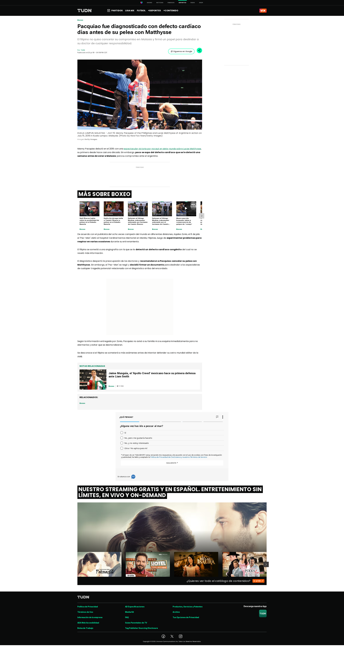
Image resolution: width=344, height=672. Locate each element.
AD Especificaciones (134, 607)
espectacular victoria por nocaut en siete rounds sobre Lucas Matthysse (162, 148)
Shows (149, 2)
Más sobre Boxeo (104, 194)
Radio (193, 2)
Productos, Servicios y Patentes (188, 607)
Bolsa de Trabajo (85, 628)
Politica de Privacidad (87, 607)
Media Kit (129, 612)
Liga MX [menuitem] (129, 10)
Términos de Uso (85, 612)
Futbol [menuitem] (141, 10)
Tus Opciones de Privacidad (186, 617)
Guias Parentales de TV (136, 623)
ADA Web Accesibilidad (88, 623)
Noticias (159, 2)
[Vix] (263, 11)
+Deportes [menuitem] (154, 10)
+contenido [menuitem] (170, 10)
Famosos (171, 2)
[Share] (199, 50)
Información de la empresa (89, 617)
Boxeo (80, 20)
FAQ (127, 617)
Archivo (176, 612)
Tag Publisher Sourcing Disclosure (141, 628)
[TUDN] (84, 10)
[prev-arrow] (75, 564)
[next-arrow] (201, 216)
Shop (201, 2)
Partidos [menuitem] (117, 10)
